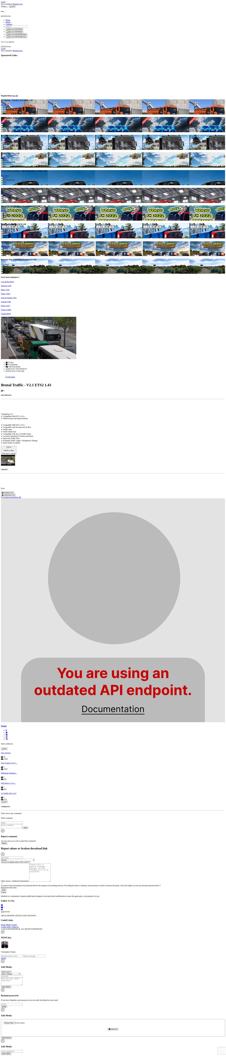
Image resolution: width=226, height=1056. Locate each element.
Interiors (6, 286)
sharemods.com (9, 495)
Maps (5, 290)
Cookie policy (6, 927)
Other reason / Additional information (15, 881)
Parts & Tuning (8, 298)
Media (8, 22)
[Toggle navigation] (12, 6)
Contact (14, 925)
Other (5, 294)
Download (5, 105)
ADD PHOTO (6, 1038)
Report (4, 843)
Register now (18, 4)
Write (25, 828)
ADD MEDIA (6, 987)
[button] (6, 731)
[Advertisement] (22, 75)
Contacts (9, 24)
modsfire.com (8, 492)
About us (15, 927)
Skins (5, 306)
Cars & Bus (7, 282)
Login (3, 2)
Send (3, 890)
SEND (4, 1007)
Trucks (6, 310)
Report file (17, 497)
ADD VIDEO (6, 1054)
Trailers (6, 314)
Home (8, 20)
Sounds (6, 302)
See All (15, 96)
